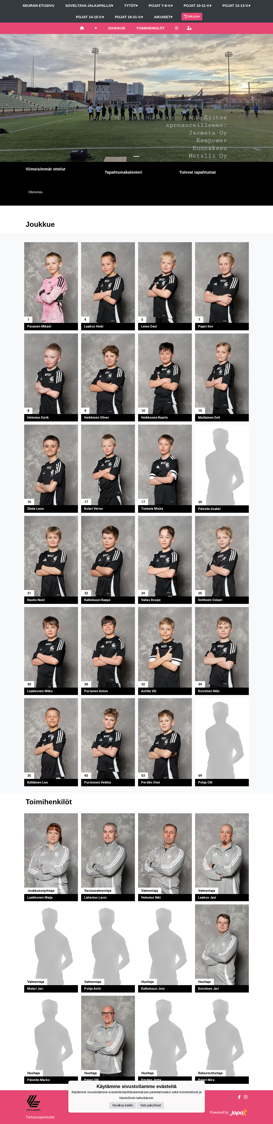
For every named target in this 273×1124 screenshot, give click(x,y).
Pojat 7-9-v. (161, 6)
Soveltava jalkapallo (89, 6)
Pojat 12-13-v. (236, 6)
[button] (20, 98)
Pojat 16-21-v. (129, 17)
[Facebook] (238, 1097)
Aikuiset (163, 17)
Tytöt (131, 6)
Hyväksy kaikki (122, 1105)
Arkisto (194, 16)
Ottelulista (35, 192)
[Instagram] (176, 28)
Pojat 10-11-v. (197, 6)
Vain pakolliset (150, 1105)
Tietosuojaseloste (40, 1117)
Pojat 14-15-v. (90, 17)
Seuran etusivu (38, 6)
